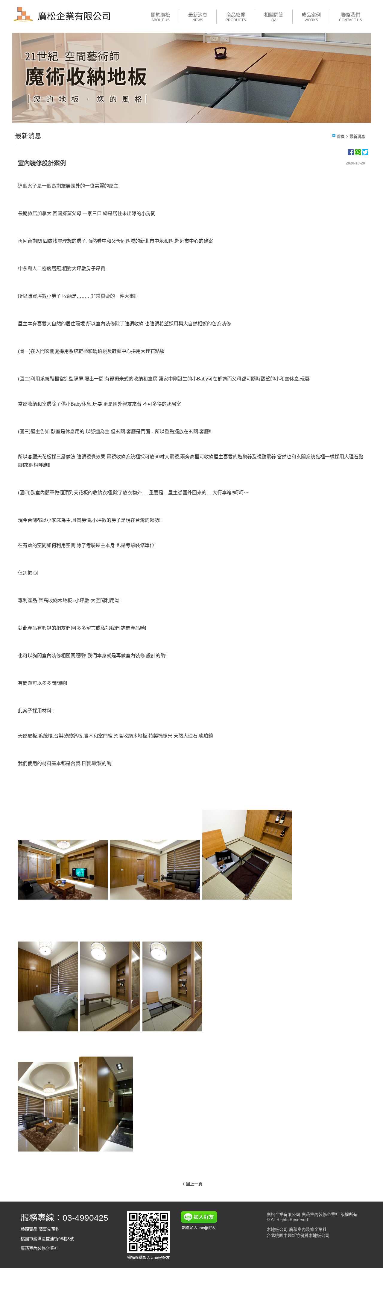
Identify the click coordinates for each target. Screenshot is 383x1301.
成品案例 (311, 17)
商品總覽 (236, 17)
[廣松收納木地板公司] (63, 22)
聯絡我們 (350, 17)
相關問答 (273, 17)
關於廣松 (160, 17)
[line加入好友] (199, 1259)
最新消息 (197, 17)
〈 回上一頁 (191, 1183)
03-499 (76, 1218)
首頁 (341, 136)
